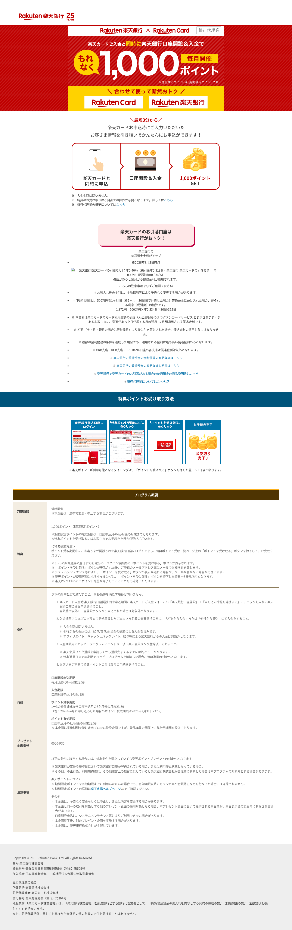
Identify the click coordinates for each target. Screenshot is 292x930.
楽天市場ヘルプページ (106, 788)
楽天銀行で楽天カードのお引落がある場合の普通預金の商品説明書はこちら (148, 373)
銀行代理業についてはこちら (146, 381)
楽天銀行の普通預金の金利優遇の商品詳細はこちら (148, 358)
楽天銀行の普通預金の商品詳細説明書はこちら (148, 365)
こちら (168, 200)
